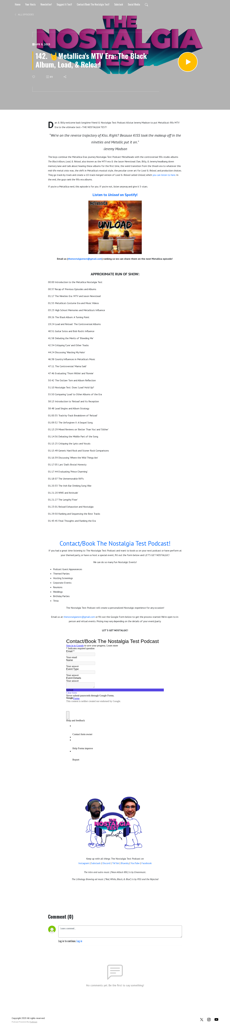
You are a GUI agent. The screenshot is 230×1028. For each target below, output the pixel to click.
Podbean (33, 1022)
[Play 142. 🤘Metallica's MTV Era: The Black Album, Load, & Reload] (188, 62)
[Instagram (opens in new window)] (209, 1019)
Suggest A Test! (64, 4)
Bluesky (125, 863)
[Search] (146, 4)
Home (17, 4)
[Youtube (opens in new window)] (216, 1019)
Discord (106, 863)
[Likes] (34, 77)
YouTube (135, 863)
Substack (118, 4)
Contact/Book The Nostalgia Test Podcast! (115, 543)
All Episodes (26, 14)
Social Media (134, 4)
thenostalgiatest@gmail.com (85, 258)
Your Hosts (30, 4)
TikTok (115, 863)
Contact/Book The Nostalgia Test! (93, 4)
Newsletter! (46, 4)
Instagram (83, 863)
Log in (79, 941)
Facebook (146, 863)
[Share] (65, 76)
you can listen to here (164, 174)
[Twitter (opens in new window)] (201, 1019)
